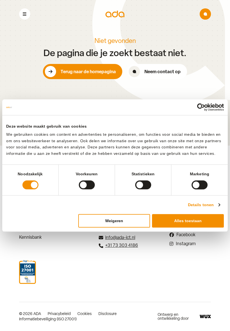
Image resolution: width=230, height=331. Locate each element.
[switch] (87, 184)
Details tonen (201, 205)
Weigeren (114, 221)
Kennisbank (30, 237)
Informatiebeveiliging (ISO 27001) (48, 318)
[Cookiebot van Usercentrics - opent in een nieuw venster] (199, 107)
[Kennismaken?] (205, 14)
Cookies (84, 313)
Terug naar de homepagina (88, 71)
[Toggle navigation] (24, 14)
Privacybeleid (59, 313)
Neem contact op (162, 71)
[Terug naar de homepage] (115, 14)
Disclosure (107, 313)
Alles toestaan (188, 221)
